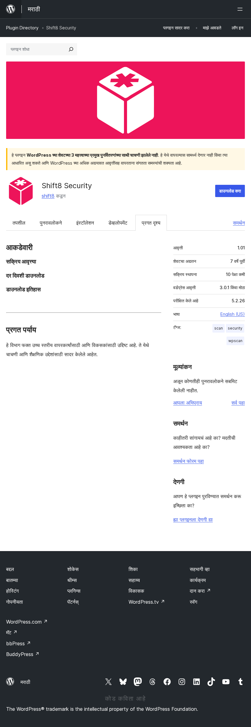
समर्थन (239, 223)
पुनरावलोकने (51, 223)
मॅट (11, 632)
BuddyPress (22, 654)
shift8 (48, 196)
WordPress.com (27, 622)
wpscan (235, 340)
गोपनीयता (14, 602)
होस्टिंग (12, 591)
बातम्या (12, 580)
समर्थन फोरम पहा (188, 461)
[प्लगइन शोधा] (71, 49)
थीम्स (72, 580)
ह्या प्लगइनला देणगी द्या (193, 519)
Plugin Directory (22, 27)
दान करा (200, 591)
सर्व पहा (238, 403)
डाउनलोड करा (230, 190)
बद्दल (10, 569)
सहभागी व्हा (200, 569)
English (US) (232, 314)
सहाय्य (134, 580)
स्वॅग (193, 602)
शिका (133, 569)
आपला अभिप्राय (187, 403)
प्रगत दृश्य (151, 223)
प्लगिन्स (74, 591)
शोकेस (73, 569)
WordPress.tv (147, 602)
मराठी (25, 682)
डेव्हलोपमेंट (117, 223)
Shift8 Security (67, 185)
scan (218, 328)
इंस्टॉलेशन (85, 223)
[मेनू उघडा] (241, 9)
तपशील (19, 223)
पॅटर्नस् (73, 602)
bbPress (18, 643)
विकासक (136, 591)
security (235, 328)
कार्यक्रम (198, 580)
